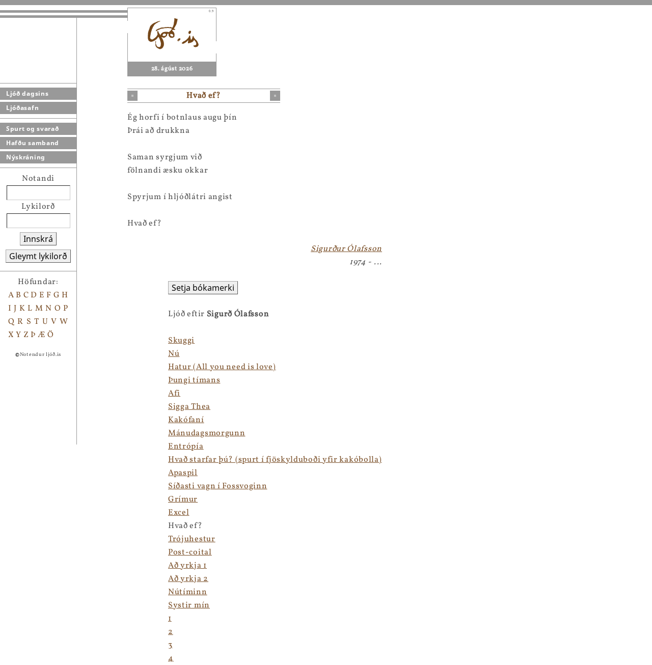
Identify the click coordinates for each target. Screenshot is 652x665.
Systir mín (189, 605)
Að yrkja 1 (187, 565)
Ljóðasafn (22, 107)
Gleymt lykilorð (38, 256)
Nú (173, 353)
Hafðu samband (32, 142)
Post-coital (190, 552)
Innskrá (38, 238)
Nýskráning (25, 157)
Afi (174, 393)
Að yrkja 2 (188, 579)
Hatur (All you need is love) (222, 367)
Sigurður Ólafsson (346, 249)
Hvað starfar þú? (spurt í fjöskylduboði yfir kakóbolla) (275, 459)
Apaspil (183, 473)
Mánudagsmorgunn (207, 433)
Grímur (183, 499)
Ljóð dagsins (27, 93)
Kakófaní (186, 420)
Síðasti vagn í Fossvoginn (217, 486)
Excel (178, 512)
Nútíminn (187, 592)
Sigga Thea (189, 406)
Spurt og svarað (32, 128)
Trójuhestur (191, 539)
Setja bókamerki (203, 287)
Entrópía (186, 446)
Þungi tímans (194, 380)
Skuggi (181, 340)
